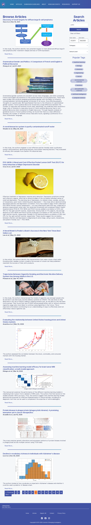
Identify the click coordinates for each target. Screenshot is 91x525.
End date (81, 37)
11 (42, 492)
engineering (79, 73)
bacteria (79, 85)
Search (79, 29)
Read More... (9, 54)
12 (46, 492)
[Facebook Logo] (45, 518)
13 (50, 492)
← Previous (9, 492)
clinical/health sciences (79, 89)
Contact (52, 513)
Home (12, 4)
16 (61, 492)
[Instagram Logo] (49, 518)
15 (57, 492)
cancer (79, 76)
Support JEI (43, 513)
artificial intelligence (79, 94)
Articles (19, 4)
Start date (72, 37)
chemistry (79, 69)
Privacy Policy (61, 513)
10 (39, 492)
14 (53, 492)
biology (79, 65)
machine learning (79, 62)
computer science (79, 97)
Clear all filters (75, 33)
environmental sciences (79, 80)
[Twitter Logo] (42, 518)
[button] (32, 4)
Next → (8, 494)
